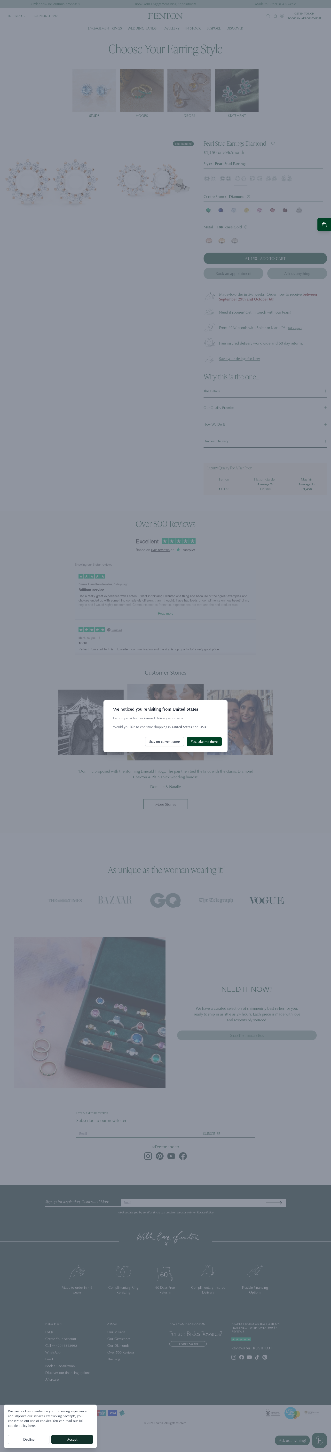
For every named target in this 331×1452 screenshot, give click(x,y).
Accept (72, 1439)
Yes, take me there (204, 741)
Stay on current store (164, 741)
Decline (28, 1439)
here (31, 1425)
